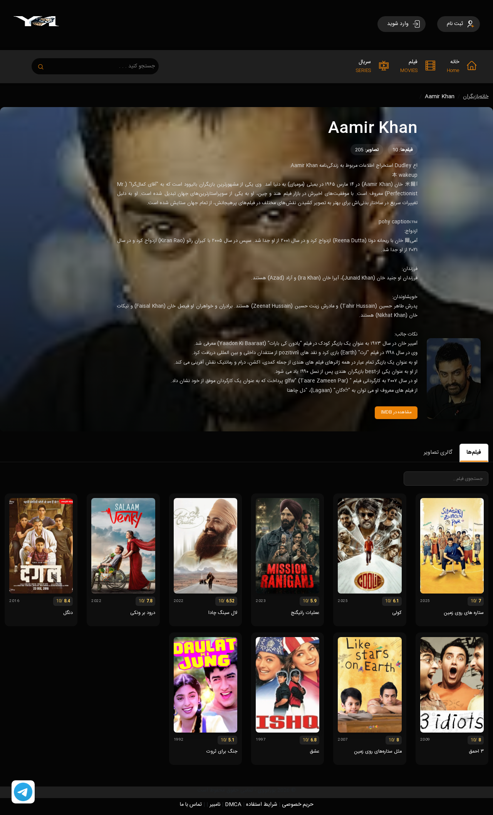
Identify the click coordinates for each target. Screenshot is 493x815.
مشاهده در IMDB (396, 412)
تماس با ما (191, 804)
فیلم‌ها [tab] (473, 452)
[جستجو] (44, 64)
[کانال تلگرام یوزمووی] (23, 792)
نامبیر (215, 804)
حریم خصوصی (298, 804)
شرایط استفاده (261, 804)
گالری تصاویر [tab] (438, 452)
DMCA (233, 804)
